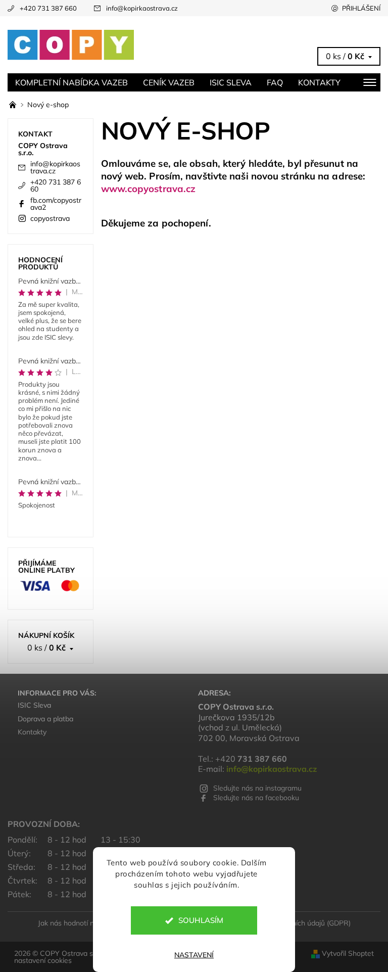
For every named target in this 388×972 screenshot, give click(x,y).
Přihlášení (361, 8)
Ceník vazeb (169, 82)
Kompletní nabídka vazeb (71, 82)
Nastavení (194, 954)
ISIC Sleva (231, 82)
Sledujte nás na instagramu (257, 788)
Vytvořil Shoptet (348, 953)
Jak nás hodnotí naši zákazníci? (87, 923)
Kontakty (319, 82)
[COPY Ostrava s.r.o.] (101, 45)
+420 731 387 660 (48, 8)
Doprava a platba (45, 718)
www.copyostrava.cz (148, 188)
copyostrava (50, 218)
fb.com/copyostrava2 (55, 204)
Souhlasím (200, 920)
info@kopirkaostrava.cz (142, 8)
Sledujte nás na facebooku (256, 797)
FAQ (275, 82)
